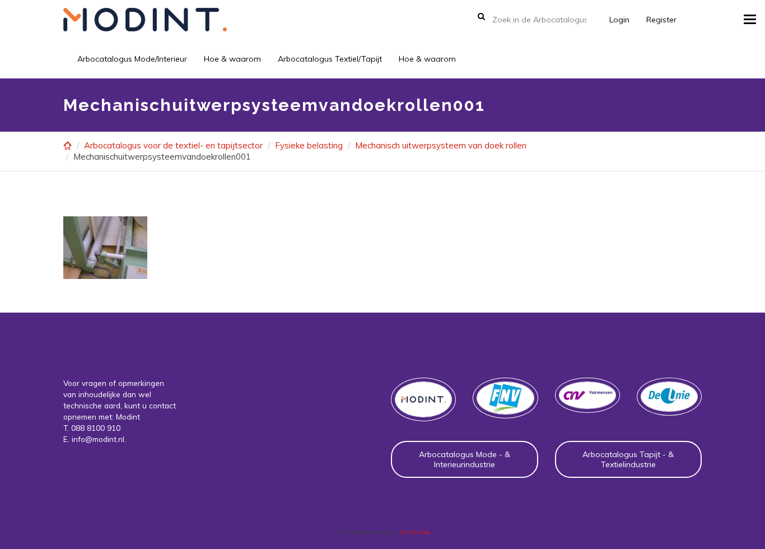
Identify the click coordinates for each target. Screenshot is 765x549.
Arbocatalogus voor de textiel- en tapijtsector (173, 145)
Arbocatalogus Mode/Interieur (132, 59)
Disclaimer (415, 532)
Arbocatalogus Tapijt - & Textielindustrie (628, 459)
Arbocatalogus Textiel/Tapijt (330, 59)
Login (619, 20)
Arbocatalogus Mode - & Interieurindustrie (464, 459)
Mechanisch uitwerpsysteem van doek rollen (440, 145)
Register (661, 20)
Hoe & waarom (232, 59)
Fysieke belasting (309, 145)
